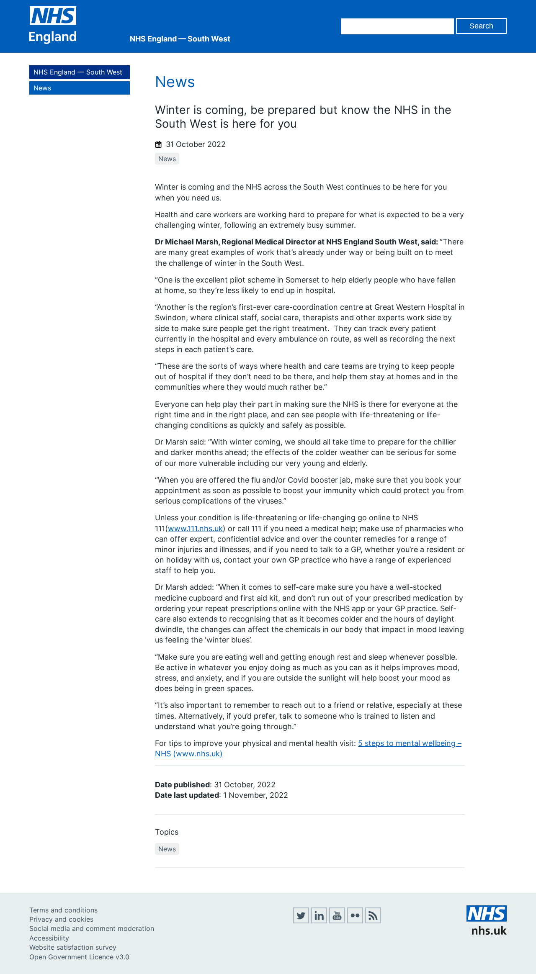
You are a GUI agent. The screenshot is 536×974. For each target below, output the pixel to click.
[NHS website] (486, 932)
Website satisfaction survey (72, 947)
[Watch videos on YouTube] (337, 921)
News (42, 88)
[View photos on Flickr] (355, 921)
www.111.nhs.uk (195, 528)
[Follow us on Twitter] (301, 921)
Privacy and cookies (61, 919)
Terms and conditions (63, 910)
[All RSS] (373, 921)
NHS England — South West (78, 72)
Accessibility (49, 938)
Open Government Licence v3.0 (79, 957)
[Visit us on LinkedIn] (319, 921)
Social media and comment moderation (91, 928)
